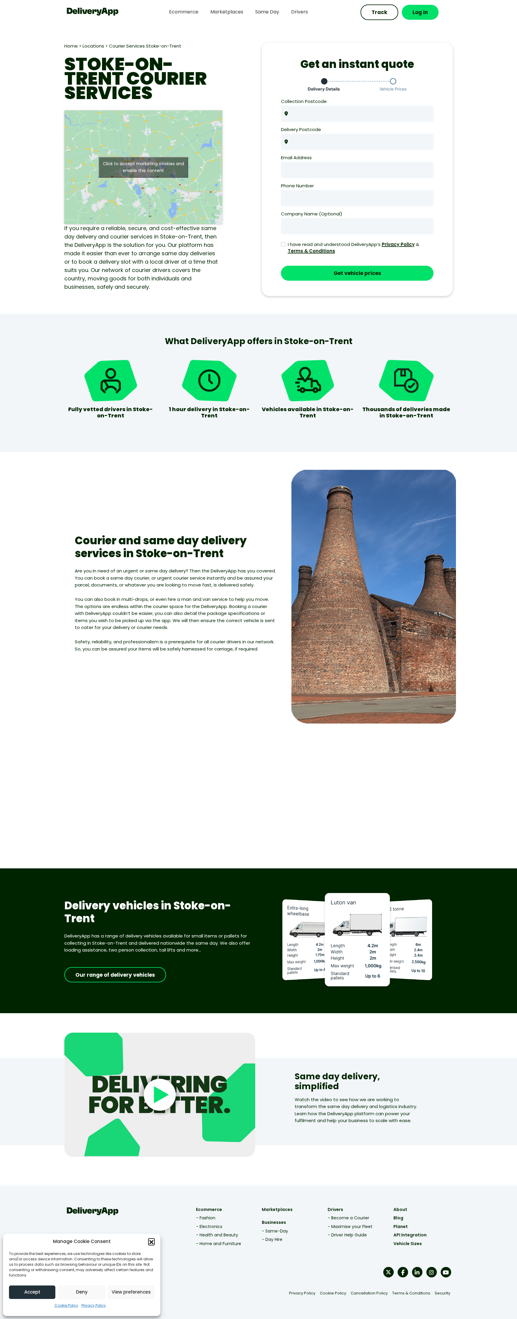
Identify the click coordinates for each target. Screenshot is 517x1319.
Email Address (296, 157)
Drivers (335, 1209)
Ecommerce (209, 1209)
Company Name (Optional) (311, 214)
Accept (32, 1292)
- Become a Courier (348, 1218)
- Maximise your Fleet (350, 1227)
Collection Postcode (304, 101)
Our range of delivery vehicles (115, 974)
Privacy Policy (93, 1305)
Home (71, 46)
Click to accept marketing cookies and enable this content (143, 167)
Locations (93, 46)
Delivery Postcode (301, 129)
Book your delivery (287, 803)
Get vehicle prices (357, 273)
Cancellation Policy (369, 1293)
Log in (420, 12)
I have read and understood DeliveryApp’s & (353, 247)
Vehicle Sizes (407, 1244)
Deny (82, 1292)
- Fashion (205, 1218)
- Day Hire (272, 1239)
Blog (398, 1218)
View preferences (131, 1292)
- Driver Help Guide (347, 1235)
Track (379, 12)
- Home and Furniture (218, 1244)
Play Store (364, 810)
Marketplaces (277, 1209)
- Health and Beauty (217, 1235)
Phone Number (297, 186)
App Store (393, 810)
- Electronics (209, 1227)
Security (442, 1293)
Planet (400, 1227)
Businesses (274, 1222)
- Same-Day (275, 1231)
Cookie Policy (66, 1305)
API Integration (410, 1235)
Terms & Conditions (311, 251)
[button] (151, 1241)
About (400, 1209)
